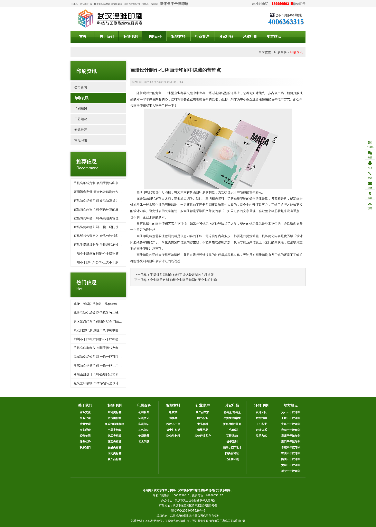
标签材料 (178, 36)
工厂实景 (261, 424)
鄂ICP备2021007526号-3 (188, 510)
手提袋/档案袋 (232, 418)
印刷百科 (154, 36)
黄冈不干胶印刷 (290, 465)
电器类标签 (114, 430)
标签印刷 (131, 36)
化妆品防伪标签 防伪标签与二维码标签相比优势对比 (110, 312)
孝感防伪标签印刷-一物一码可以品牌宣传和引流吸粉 (110, 356)
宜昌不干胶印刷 (290, 424)
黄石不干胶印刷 (290, 412)
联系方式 (261, 435)
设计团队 (261, 412)
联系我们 (85, 447)
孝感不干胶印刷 (290, 447)
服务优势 (85, 441)
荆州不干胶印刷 (290, 435)
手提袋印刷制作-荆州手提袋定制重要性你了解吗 (107, 347)
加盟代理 (85, 418)
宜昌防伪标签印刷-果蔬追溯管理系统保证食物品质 (109, 218)
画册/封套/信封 (232, 447)
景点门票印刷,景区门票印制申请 (96, 330)
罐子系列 (232, 441)
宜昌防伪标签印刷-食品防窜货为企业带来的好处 (107, 200)
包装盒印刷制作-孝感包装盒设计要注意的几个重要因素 (112, 383)
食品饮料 (202, 424)
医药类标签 (114, 453)
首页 (82, 36)
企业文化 (85, 412)
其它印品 (226, 36)
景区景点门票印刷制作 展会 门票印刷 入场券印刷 (108, 321)
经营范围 (85, 435)
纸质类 (173, 412)
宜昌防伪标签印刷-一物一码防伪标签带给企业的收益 (110, 227)
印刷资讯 (296, 52)
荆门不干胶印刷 (290, 441)
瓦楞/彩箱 (232, 435)
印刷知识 (80, 108)
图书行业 (202, 418)
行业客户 (202, 36)
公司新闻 (80, 87)
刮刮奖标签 (114, 412)
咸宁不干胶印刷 (290, 471)
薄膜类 (173, 418)
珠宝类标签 (114, 441)
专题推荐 (80, 129)
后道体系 (261, 430)
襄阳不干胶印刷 (290, 430)
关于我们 (107, 36)
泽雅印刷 (250, 36)
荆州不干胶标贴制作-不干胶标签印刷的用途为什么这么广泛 (115, 339)
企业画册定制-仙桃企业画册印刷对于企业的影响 (183, 279)
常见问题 (80, 140)
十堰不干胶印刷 (290, 418)
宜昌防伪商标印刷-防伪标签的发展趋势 (101, 209)
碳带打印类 (173, 430)
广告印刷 (232, 430)
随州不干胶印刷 (290, 459)
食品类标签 (114, 447)
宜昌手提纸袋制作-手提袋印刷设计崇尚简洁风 (105, 244)
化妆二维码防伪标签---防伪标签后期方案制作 (105, 303)
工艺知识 (80, 119)
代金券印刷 (232, 459)
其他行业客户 (202, 435)
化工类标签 (114, 435)
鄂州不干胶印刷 (290, 453)
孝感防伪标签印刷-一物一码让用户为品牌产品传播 (109, 365)
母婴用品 (202, 430)
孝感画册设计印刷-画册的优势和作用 (99, 374)
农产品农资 (203, 412)
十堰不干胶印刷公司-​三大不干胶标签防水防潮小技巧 (110, 262)
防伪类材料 (173, 435)
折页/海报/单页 (232, 424)
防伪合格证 (232, 453)
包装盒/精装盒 (232, 412)
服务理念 (85, 430)
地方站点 (274, 36)
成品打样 (261, 418)
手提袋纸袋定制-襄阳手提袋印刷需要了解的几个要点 (110, 183)
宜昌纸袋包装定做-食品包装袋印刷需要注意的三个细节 (112, 235)
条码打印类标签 (114, 424)
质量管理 (85, 424)
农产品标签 (114, 459)
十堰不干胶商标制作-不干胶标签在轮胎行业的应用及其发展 (115, 253)
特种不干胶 (173, 424)
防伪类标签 (114, 418)
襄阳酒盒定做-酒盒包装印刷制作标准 (99, 191)
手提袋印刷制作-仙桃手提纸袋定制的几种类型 (182, 274)
